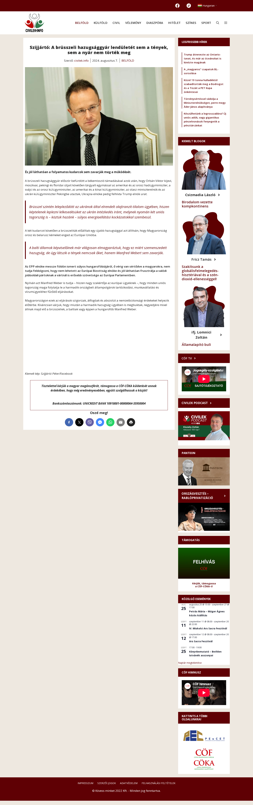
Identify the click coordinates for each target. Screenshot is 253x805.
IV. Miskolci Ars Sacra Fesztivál (208, 628)
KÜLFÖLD (100, 23)
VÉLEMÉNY (133, 23)
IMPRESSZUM (85, 783)
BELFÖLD (81, 23)
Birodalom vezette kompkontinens (197, 204)
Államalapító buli (196, 344)
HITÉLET (174, 23)
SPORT (206, 23)
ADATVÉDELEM (129, 783)
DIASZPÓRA (154, 23)
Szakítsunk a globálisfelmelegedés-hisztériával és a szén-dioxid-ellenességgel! (200, 272)
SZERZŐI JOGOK (106, 783)
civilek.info (81, 61)
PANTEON (188, 453)
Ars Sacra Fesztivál (201, 641)
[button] (218, 22)
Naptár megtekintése (190, 662)
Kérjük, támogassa (204, 583)
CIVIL (116, 23)
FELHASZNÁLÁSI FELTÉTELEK (158, 783)
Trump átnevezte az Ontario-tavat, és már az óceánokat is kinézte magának (202, 58)
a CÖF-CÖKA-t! (204, 586)
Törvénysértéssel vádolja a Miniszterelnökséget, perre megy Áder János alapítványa (205, 102)
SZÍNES (191, 23)
